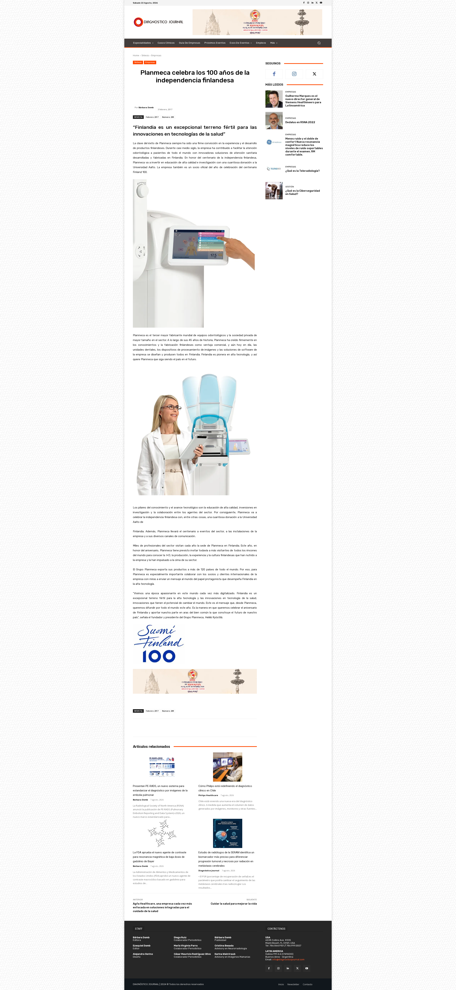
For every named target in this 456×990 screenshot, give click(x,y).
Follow (294, 72)
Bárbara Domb (146, 107)
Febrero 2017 (152, 117)
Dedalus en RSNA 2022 (300, 122)
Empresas (156, 55)
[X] (317, 3)
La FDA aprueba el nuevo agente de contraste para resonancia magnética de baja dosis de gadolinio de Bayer (159, 857)
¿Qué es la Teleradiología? (302, 170)
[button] (319, 43)
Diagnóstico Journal (208, 870)
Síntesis (145, 55)
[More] (243, 94)
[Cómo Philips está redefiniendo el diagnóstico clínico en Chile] (227, 767)
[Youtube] (321, 3)
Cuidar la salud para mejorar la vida (234, 903)
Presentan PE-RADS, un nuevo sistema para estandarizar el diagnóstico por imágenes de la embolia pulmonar (160, 790)
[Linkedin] (312, 3)
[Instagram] (308, 3)
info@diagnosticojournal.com (288, 959)
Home (136, 55)
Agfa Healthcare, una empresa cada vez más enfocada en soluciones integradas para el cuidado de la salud (162, 907)
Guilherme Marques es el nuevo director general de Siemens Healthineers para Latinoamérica (303, 100)
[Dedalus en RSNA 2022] (274, 120)
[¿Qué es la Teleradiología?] (274, 169)
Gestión (289, 187)
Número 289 (168, 117)
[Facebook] (304, 3)
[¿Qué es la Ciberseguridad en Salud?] (274, 190)
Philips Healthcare (208, 795)
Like (274, 72)
